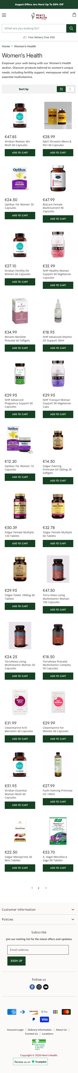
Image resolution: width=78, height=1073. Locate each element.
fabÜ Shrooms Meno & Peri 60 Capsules (57, 143)
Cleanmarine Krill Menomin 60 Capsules (19, 729)
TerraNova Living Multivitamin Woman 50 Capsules (20, 665)
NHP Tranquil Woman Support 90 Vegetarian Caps (57, 403)
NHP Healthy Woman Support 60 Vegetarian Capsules (57, 274)
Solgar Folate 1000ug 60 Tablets (20, 596)
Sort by (24, 89)
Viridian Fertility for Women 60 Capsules (17, 272)
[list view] (70, 89)
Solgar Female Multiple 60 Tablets (57, 533)
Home (6, 46)
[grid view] (61, 89)
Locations (47, 1033)
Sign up (16, 961)
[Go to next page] (45, 888)
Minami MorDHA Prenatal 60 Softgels (17, 338)
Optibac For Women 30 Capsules (19, 206)
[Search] (71, 28)
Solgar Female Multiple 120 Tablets (19, 533)
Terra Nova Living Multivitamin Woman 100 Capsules (56, 598)
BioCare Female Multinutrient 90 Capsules (53, 208)
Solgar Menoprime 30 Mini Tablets (18, 858)
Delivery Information (40, 1029)
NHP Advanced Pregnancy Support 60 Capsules (19, 403)
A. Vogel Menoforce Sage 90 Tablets (55, 858)
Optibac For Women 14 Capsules (19, 467)
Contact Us (31, 1033)
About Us (61, 1029)
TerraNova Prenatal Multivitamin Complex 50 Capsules (57, 665)
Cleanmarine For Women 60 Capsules (56, 729)
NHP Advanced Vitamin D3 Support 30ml (57, 338)
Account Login (15, 1029)
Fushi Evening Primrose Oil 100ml (58, 792)
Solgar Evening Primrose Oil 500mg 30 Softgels (57, 469)
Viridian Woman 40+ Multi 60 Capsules (17, 143)
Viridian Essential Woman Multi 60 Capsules (16, 794)
